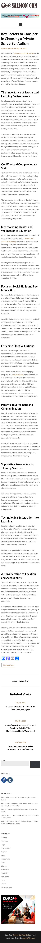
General (4, 852)
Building (4, 838)
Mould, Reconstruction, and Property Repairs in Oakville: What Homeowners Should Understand (20, 728)
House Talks (5, 859)
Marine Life (5, 869)
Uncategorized (8, 665)
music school (18, 375)
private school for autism (24, 53)
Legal (3, 862)
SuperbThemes (28, 938)
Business (4, 841)
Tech (3, 880)
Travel (3, 884)
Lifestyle (4, 866)
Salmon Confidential (21, 935)
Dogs (3, 845)
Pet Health (5, 877)
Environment (5, 848)
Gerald (5, 48)
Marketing (4, 873)
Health (3, 855)
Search (3, 760)
